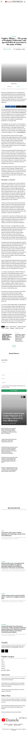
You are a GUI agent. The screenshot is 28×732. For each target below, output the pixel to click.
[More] (22, 86)
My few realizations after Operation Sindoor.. (11, 712)
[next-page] (24, 397)
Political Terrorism (19, 328)
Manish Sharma (8, 49)
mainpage (12, 328)
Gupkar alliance (13, 326)
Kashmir (7, 328)
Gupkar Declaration (22, 326)
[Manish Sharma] (14, 348)
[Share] (10, 107)
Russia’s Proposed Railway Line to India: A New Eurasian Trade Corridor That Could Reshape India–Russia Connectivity (9, 469)
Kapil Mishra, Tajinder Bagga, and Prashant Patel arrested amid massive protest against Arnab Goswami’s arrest (20, 338)
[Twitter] (6, 650)
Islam (3, 328)
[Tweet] (21, 107)
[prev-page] (22, 397)
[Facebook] (2, 650)
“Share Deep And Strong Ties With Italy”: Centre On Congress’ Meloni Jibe (8, 440)
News (2, 530)
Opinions (14, 36)
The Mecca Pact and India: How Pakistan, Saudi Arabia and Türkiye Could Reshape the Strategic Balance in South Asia (9, 459)
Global (3, 561)
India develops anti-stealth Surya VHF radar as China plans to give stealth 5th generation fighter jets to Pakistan (13, 707)
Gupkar (7, 326)
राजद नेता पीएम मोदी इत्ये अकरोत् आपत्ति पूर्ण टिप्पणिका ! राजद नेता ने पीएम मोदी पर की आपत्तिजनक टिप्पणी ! (7, 337)
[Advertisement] (14, 18)
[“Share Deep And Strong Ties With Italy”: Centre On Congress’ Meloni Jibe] (23, 440)
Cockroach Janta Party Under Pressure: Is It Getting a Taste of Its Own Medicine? (13, 417)
